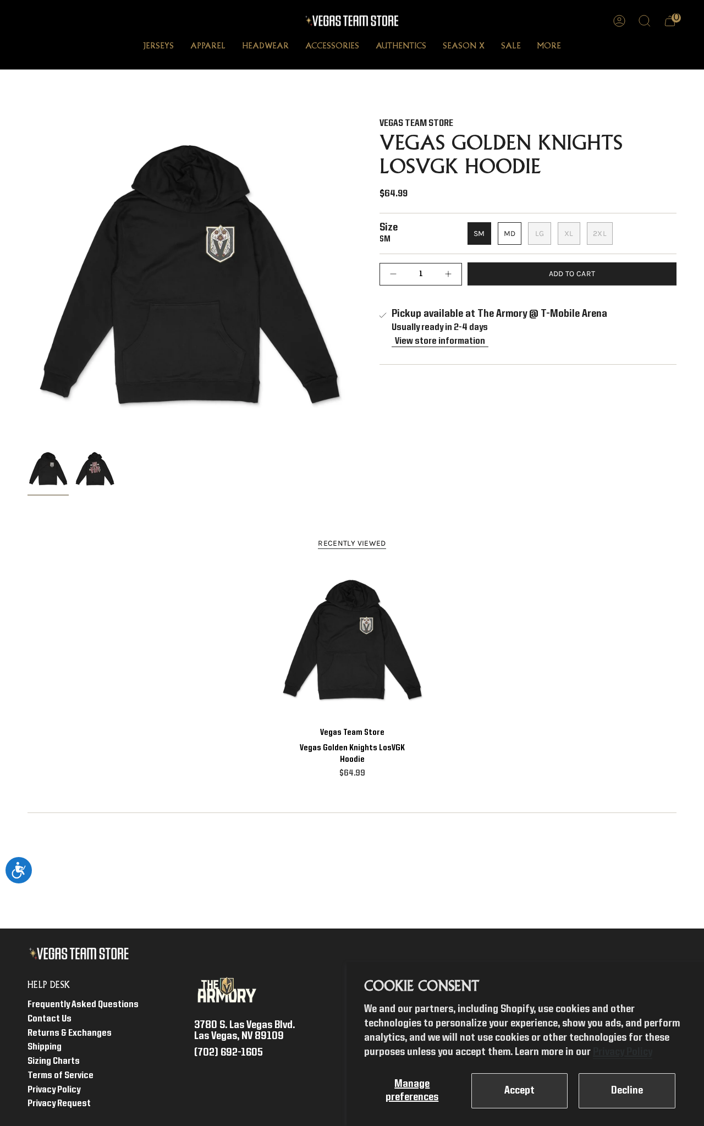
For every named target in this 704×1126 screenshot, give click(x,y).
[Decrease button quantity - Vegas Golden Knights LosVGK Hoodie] (396, 273)
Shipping (45, 1047)
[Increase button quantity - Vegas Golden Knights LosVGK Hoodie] (445, 273)
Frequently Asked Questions (83, 1004)
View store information (440, 341)
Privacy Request (59, 1103)
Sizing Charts (54, 1061)
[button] (158, 47)
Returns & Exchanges (70, 1033)
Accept (519, 1090)
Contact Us (50, 1019)
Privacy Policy (622, 1052)
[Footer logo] (81, 954)
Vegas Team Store (416, 123)
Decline (627, 1090)
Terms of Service (61, 1075)
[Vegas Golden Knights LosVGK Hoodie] (352, 642)
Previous (27, 281)
